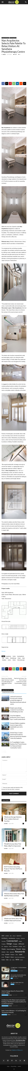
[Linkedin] (17, 83)
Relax (23, 658)
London (7, 954)
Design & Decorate (5, 37)
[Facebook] (3, 83)
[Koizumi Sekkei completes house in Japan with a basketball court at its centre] (5, 726)
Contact (19, 1066)
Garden (20, 946)
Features (6, 946)
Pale (3, 658)
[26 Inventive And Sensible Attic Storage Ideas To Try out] (5, 977)
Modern (12, 954)
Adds (11, 935)
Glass (24, 946)
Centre (14, 656)
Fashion (12, 984)
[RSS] (16, 1060)
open (20, 954)
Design (9, 944)
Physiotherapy (13, 658)
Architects (5, 938)
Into (8, 952)
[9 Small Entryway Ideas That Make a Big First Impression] (14, 837)
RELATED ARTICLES (7, 690)
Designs (15, 944)
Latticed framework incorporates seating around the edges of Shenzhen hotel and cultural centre (18, 700)
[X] (6, 83)
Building (18, 938)
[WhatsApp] (13, 83)
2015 (3, 935)
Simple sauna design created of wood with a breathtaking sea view (17, 709)
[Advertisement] (14, 19)
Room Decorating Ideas (20, 957)
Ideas (23, 949)
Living (3, 954)
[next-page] (5, 752)
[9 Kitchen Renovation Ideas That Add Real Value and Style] (14, 887)
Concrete (4, 941)
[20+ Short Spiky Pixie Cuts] (5, 984)
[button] (2, 2)
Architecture (4, 700)
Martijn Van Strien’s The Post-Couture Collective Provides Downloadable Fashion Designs (20, 682)
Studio (3, 959)
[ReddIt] (21, 83)
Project (19, 658)
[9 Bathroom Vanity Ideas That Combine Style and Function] (14, 912)
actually (7, 935)
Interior (4, 952)
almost (14, 935)
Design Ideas (4, 1014)
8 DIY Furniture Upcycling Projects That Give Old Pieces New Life (13, 869)
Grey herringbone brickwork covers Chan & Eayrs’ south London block (17, 717)
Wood (21, 959)
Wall (10, 959)
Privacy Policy (13, 1066)
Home (4, 949)
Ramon (4, 54)
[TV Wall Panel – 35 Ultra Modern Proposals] (5, 969)
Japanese (12, 952)
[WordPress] (24, 1060)
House (18, 949)
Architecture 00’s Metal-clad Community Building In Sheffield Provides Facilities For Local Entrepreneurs (14, 1001)
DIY (2, 946)
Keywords (20, 951)
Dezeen (4, 651)
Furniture (15, 946)
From (10, 946)
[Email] (24, 83)
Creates (4, 944)
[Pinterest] (10, 83)
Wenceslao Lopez (20, 659)
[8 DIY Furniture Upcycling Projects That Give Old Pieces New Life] (14, 862)
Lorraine (6, 823)
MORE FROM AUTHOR (8, 692)
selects (9, 659)
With (17, 959)
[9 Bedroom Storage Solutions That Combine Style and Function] (14, 812)
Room (12, 957)
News (8, 1066)
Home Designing (11, 949)
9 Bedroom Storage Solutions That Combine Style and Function (13, 819)
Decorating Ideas (13, 37)
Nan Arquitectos (20, 656)
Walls (13, 959)
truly (7, 959)
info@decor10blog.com (17, 1050)
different (21, 944)
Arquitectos (8, 656)
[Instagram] (7, 1060)
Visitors (14, 659)
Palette (7, 658)
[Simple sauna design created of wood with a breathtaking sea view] (5, 709)
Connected (12, 941)
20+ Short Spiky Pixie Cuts (17, 982)
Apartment (19, 935)
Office (16, 954)
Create (20, 941)
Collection (23, 938)
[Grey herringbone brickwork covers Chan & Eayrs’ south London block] (5, 717)
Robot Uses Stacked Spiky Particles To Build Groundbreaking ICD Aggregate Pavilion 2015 (8, 682)
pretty (3, 957)
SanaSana (4, 659)
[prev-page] (3, 752)
